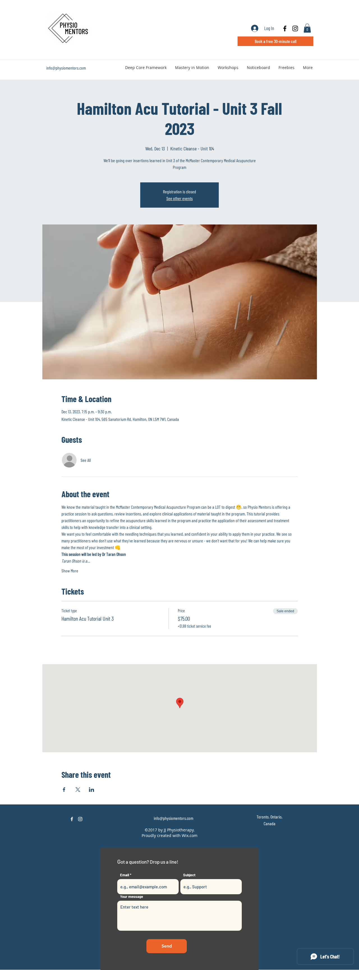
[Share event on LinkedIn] (91, 789)
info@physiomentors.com (66, 67)
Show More (69, 570)
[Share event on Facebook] (64, 789)
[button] (307, 28)
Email (124, 875)
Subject (189, 875)
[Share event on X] (77, 789)
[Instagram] (80, 819)
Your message (131, 896)
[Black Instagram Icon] (295, 28)
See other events (179, 198)
